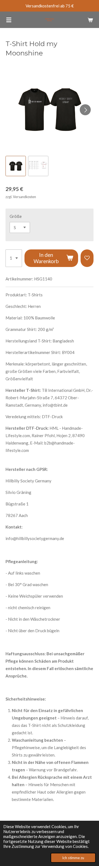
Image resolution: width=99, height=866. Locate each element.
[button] (16, 166)
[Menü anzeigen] (9, 19)
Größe (16, 216)
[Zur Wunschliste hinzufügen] (87, 258)
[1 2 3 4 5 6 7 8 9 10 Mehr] (14, 258)
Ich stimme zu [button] (73, 858)
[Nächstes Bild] (85, 109)
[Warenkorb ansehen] (90, 19)
